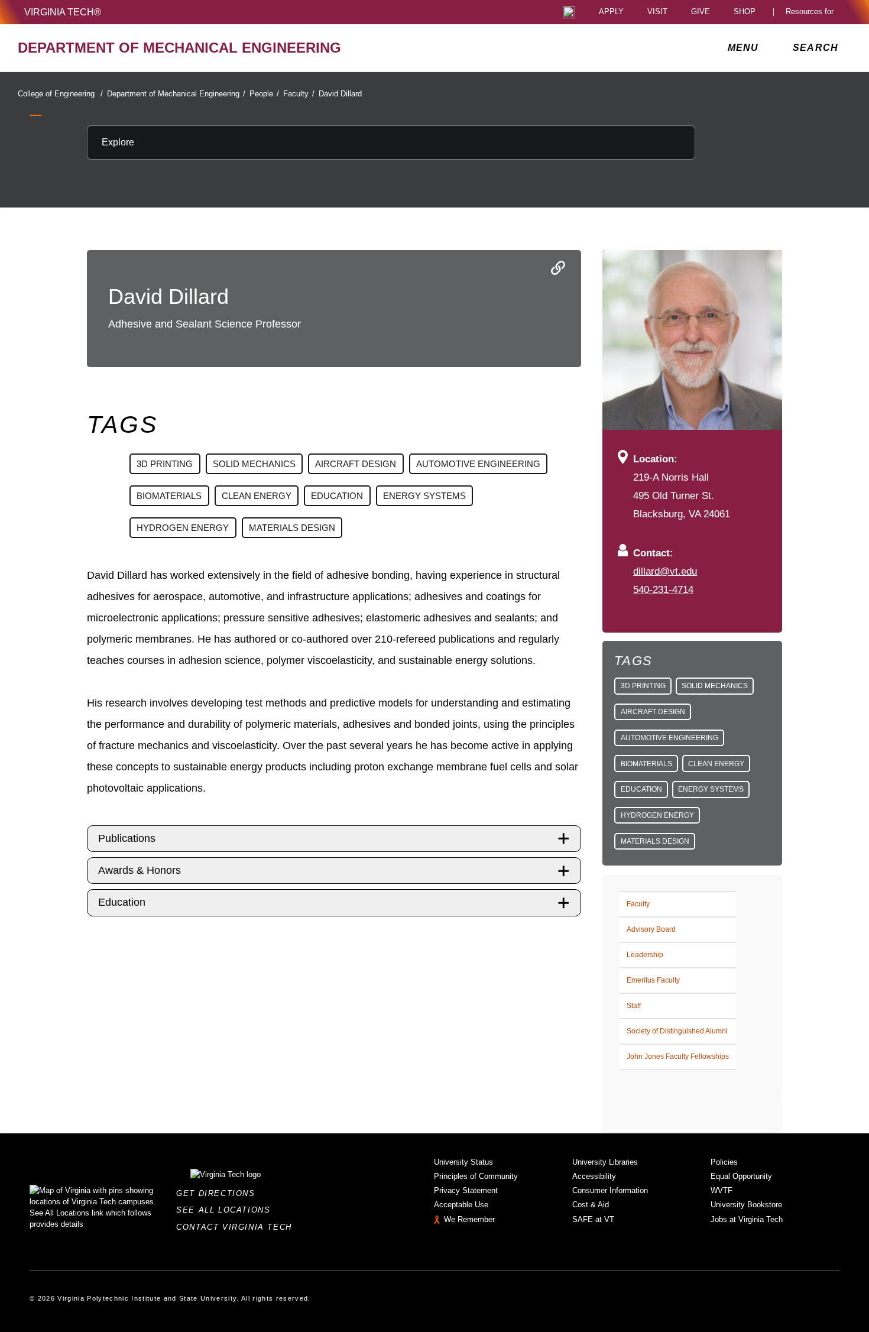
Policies (724, 1162)
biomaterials (646, 764)
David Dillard (340, 93)
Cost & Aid (590, 1204)
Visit (657, 12)
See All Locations (226, 1209)
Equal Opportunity (741, 1176)
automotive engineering (669, 738)
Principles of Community (476, 1176)
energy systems (711, 789)
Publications (126, 838)
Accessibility (594, 1176)
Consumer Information (610, 1190)
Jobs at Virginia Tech (747, 1219)
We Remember (469, 1219)
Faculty (298, 93)
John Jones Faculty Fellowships (678, 1056)
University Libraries (605, 1162)
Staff (634, 1006)
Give (700, 12)
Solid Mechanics (715, 686)
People (264, 93)
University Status (463, 1162)
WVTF (721, 1190)
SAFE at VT (593, 1219)
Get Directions (219, 1193)
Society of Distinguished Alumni (677, 1031)
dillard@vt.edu (665, 571)
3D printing (643, 686)
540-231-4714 (663, 589)
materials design (655, 841)
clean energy (716, 764)
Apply (611, 12)
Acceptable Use (461, 1204)
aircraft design (653, 712)
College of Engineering (60, 93)
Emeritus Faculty (653, 980)
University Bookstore (746, 1204)
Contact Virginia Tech (237, 1227)
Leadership (645, 955)
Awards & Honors (139, 870)
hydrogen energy (657, 815)
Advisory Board (651, 929)
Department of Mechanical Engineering (176, 93)
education (641, 789)
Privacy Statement (466, 1190)
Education (121, 902)
